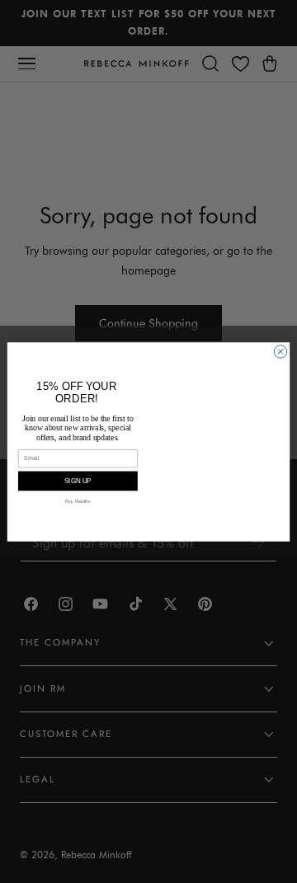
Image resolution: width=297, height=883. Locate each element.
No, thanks (77, 501)
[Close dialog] (280, 351)
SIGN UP (77, 481)
